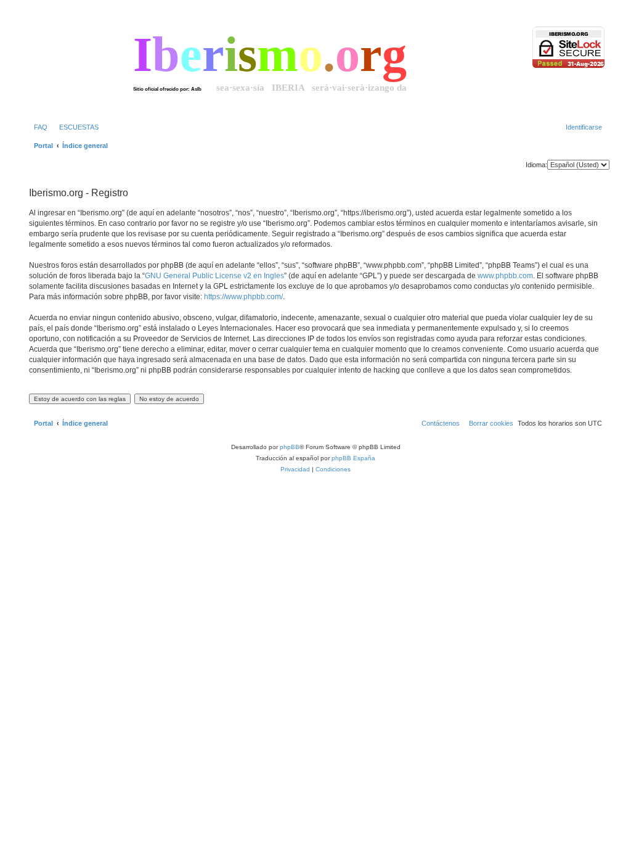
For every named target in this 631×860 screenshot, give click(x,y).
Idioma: (536, 164)
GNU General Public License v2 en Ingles (214, 275)
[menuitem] (38, 127)
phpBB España (353, 458)
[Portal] (79, 64)
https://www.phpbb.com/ (243, 296)
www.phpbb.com (505, 275)
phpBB (289, 447)
